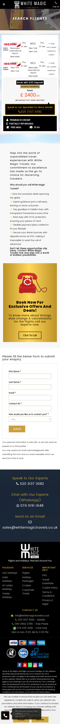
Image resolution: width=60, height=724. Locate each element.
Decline (40, 719)
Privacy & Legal (47, 602)
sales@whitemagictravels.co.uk (30, 527)
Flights (26, 573)
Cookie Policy (50, 588)
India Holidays (7, 579)
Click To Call (30, 335)
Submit (17, 428)
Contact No (15, 403)
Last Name (15, 382)
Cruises (26, 585)
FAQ (44, 575)
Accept (21, 719)
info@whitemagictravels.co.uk (31, 616)
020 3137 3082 (31, 483)
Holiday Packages (28, 579)
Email (12, 393)
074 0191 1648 (31, 505)
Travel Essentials (48, 581)
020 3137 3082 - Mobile (31, 620)
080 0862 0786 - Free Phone (31, 624)
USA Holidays (9, 573)
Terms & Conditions (48, 594)
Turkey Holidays (7, 595)
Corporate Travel (28, 592)
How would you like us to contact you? (29, 414)
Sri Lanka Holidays (7, 587)
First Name (15, 371)
